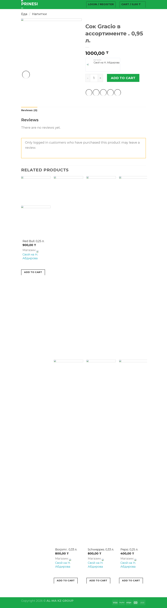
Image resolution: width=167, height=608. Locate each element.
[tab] (29, 110)
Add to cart (123, 78)
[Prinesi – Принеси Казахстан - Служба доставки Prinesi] (29, 4)
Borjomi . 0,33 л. (66, 549)
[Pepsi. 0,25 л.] (133, 451)
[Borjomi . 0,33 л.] (68, 451)
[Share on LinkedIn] (117, 92)
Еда (24, 14)
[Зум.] (26, 74)
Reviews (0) (29, 110)
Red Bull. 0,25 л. (33, 241)
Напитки (39, 14)
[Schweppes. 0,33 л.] (101, 451)
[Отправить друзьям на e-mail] (103, 92)
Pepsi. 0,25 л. (129, 549)
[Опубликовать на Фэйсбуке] (89, 92)
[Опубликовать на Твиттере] (96, 92)
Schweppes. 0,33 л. (101, 549)
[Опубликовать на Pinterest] (110, 92)
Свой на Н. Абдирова (106, 62)
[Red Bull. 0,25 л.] (35, 220)
